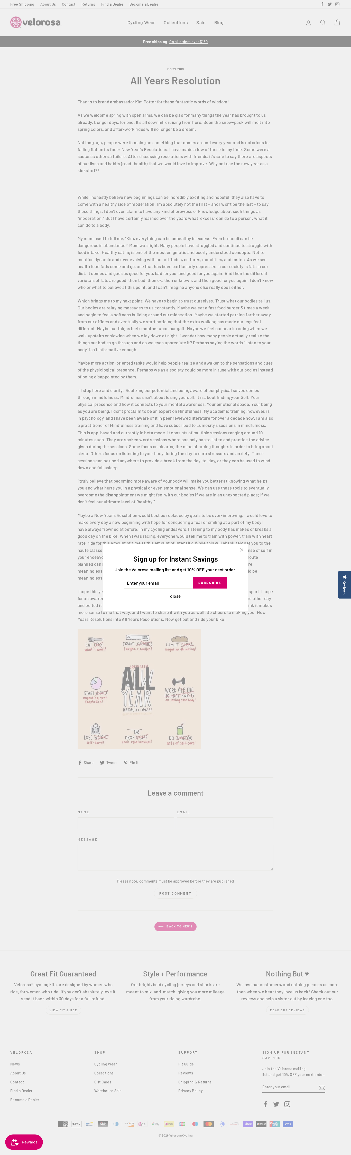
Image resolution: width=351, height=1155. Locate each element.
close (175, 596)
